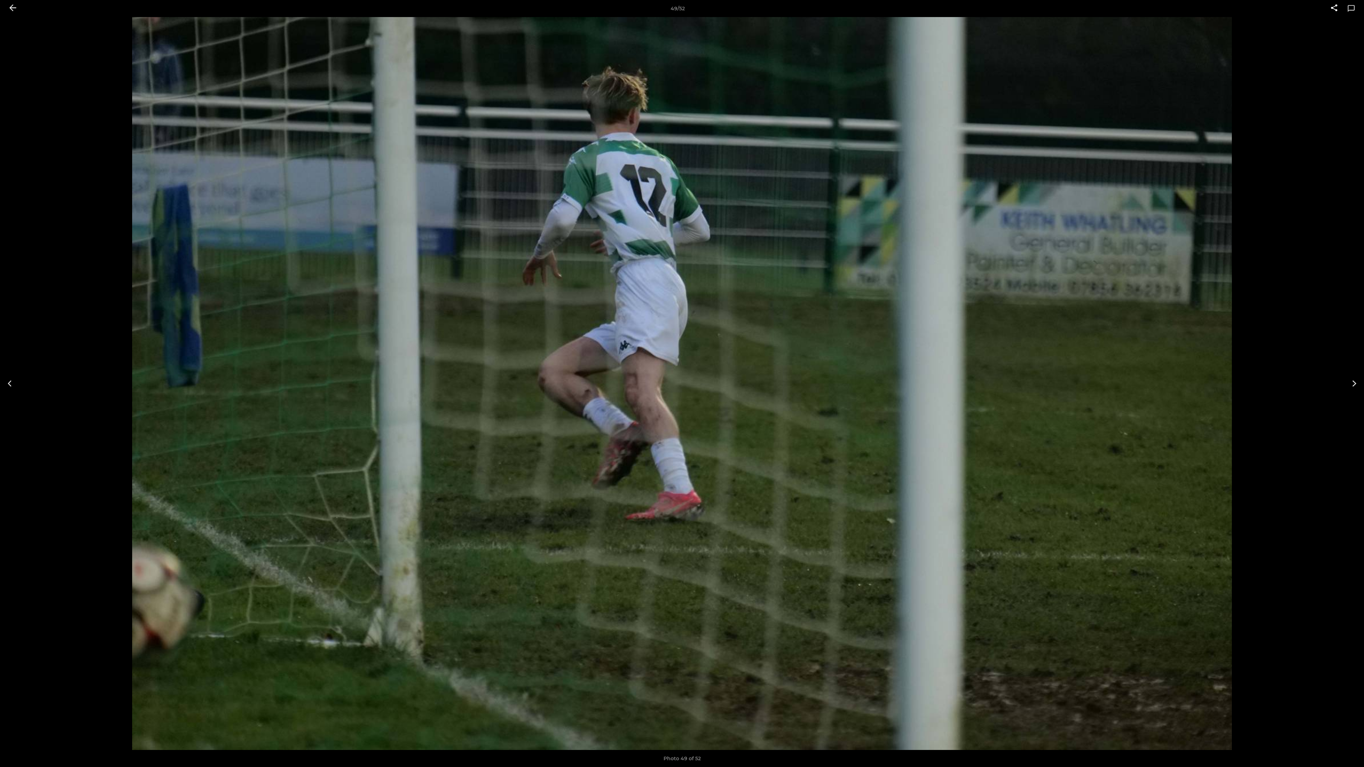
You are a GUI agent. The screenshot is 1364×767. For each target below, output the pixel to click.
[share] (1334, 8)
